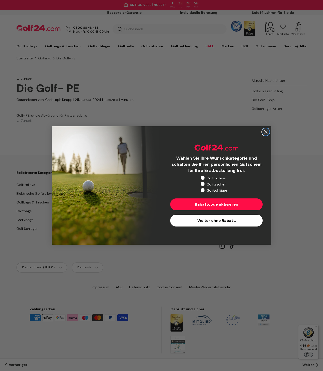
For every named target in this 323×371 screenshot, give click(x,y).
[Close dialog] (266, 132)
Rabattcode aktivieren (216, 204)
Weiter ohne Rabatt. (216, 220)
